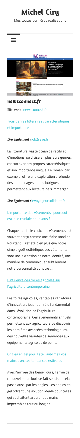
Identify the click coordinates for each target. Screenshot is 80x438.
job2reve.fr (39, 139)
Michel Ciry (40, 12)
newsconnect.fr (35, 109)
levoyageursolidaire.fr (48, 200)
